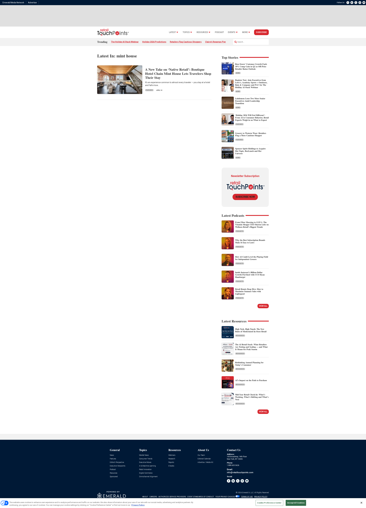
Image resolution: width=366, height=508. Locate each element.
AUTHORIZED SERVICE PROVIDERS (172, 497)
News (238, 73)
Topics (186, 32)
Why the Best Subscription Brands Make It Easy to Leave (250, 241)
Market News (144, 455)
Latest (172, 32)
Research (171, 459)
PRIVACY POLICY (260, 497)
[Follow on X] (355, 2)
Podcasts (239, 231)
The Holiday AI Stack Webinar (125, 42)
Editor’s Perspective (117, 462)
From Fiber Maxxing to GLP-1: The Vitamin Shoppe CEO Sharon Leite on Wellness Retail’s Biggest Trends (252, 225)
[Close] (361, 503)
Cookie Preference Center (269, 503)
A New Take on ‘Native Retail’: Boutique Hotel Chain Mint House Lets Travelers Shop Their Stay (178, 73)
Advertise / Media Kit (205, 462)
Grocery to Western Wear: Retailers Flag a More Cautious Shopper (250, 134)
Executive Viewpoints (117, 466)
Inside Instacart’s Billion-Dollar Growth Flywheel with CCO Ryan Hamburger (250, 275)
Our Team (201, 455)
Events (231, 32)
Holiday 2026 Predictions (154, 42)
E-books (171, 466)
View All (263, 306)
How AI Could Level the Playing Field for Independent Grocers (251, 258)
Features (149, 90)
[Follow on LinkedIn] (351, 2)
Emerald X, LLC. (248, 493)
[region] (183, 503)
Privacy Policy (138, 505)
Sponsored (114, 477)
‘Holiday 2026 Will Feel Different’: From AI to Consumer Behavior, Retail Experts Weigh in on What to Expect (252, 118)
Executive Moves (145, 462)
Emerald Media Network (13, 3)
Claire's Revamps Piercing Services (222, 42)
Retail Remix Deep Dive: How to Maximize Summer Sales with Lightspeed (249, 291)
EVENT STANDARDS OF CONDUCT (200, 497)
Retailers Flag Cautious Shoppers (186, 42)
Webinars (171, 455)
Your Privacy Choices (225, 497)
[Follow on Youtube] (363, 2)
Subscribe (261, 32)
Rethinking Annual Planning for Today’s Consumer (249, 363)
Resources (202, 32)
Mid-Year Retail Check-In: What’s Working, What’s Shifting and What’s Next (251, 397)
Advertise (32, 3)
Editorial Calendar (204, 459)
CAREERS (153, 497)
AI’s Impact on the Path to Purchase (251, 380)
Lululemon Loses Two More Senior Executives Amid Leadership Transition (250, 101)
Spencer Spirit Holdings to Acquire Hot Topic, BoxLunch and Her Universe (250, 151)
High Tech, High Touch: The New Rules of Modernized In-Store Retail (250, 330)
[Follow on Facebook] (347, 2)
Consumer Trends (145, 459)
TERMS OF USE (247, 497)
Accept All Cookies (296, 503)
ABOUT (145, 497)
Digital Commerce (145, 473)
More (245, 32)
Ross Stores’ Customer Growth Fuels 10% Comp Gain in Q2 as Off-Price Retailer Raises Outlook (251, 66)
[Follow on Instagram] (359, 2)
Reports (171, 462)
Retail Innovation (145, 469)
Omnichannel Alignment (148, 477)
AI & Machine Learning (147, 466)
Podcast (219, 32)
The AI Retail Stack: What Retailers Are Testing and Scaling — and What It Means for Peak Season (251, 347)
